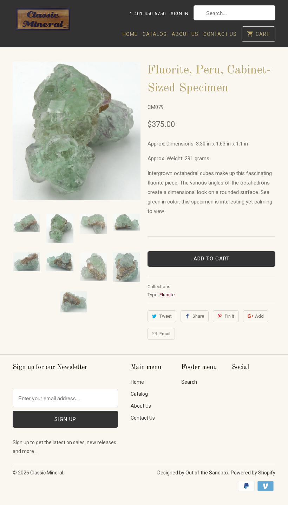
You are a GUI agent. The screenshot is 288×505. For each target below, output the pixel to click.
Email (164, 333)
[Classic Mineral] (43, 21)
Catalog (155, 34)
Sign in (180, 13)
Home (130, 34)
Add (259, 316)
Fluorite (167, 294)
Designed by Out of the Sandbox (193, 472)
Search (189, 382)
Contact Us (220, 34)
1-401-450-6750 (148, 13)
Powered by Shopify (253, 472)
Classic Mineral (46, 472)
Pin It (229, 316)
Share (198, 316)
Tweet (165, 316)
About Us (185, 34)
